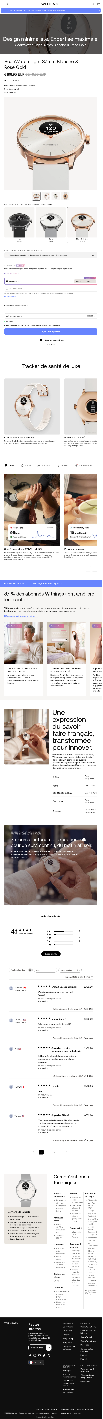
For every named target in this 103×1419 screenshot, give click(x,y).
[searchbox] (18, 970)
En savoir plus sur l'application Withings (91, 1292)
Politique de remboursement (70, 1413)
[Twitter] (49, 1355)
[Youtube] (39, 1355)
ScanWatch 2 (86, 1337)
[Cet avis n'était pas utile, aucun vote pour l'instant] (90, 1009)
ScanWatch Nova (88, 1327)
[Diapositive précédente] (88, 568)
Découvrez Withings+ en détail (20, 616)
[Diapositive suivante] (94, 568)
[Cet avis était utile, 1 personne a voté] (85, 1076)
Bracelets (84, 1345)
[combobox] (45, 970)
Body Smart (68, 1342)
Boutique (67, 1370)
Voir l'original (43, 1001)
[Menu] (2, 4)
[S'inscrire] (49, 1348)
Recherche (85, 1381)
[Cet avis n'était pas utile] (90, 1105)
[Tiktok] (44, 1355)
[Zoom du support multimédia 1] (50, 143)
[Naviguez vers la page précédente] (34, 1151)
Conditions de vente (66, 1409)
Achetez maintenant (39, 10)
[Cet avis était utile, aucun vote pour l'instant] (85, 1009)
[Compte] (93, 4)
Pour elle (84, 1359)
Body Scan (67, 1331)
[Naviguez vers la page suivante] (66, 1151)
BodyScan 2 (68, 1327)
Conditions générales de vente (68, 1383)
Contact (55, 1413)
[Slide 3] (51, 344)
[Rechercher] (7, 4)
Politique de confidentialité (46, 1409)
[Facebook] (30, 1355)
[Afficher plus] (80, 1400)
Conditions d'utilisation (84, 1409)
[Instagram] (34, 1355)
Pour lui (83, 1355)
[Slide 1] (47, 344)
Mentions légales (42, 1413)
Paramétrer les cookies (45, 1417)
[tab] (36, 196)
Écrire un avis (51, 954)
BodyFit (66, 1335)
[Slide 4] (54, 344)
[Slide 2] (49, 344)
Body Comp (68, 1338)
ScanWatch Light (88, 1341)
